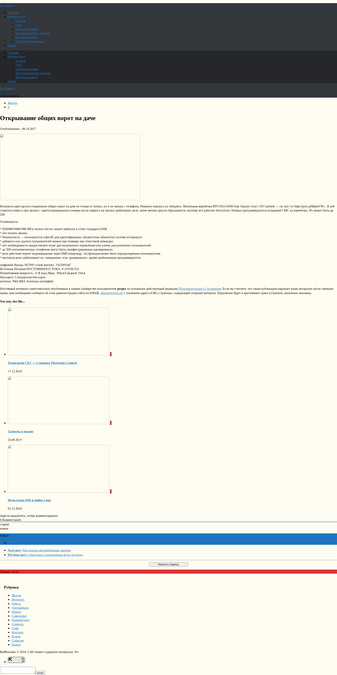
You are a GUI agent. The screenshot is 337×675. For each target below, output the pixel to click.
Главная (13, 12)
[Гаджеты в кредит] (59, 423)
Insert (40, 672)
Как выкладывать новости (33, 33)
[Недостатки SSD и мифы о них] (59, 491)
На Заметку (7, 5)
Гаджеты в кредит (21, 431)
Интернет (18, 599)
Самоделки (19, 616)
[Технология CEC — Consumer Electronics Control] (59, 354)
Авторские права (27, 29)
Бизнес (16, 636)
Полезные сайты (27, 37)
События (18, 640)
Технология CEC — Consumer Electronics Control (42, 362)
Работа (16, 603)
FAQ (19, 25)
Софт (15, 628)
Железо (12, 103)
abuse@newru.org (111, 293)
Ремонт (16, 612)
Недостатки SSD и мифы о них (29, 500)
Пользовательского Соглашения (200, 288)
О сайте (21, 21)
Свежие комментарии (30, 41)
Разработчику (21, 620)
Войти (12, 45)
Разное (16, 644)
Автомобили (20, 607)
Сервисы (18, 624)
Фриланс (18, 632)
